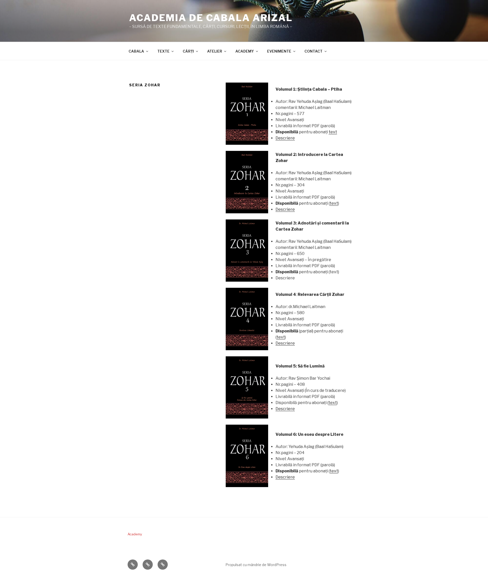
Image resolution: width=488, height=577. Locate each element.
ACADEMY (244, 51)
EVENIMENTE (279, 51)
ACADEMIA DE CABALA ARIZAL (211, 17)
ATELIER (214, 51)
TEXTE (163, 51)
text (333, 132)
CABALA (136, 51)
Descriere (285, 138)
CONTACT (313, 51)
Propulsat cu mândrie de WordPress (255, 565)
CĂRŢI (188, 51)
